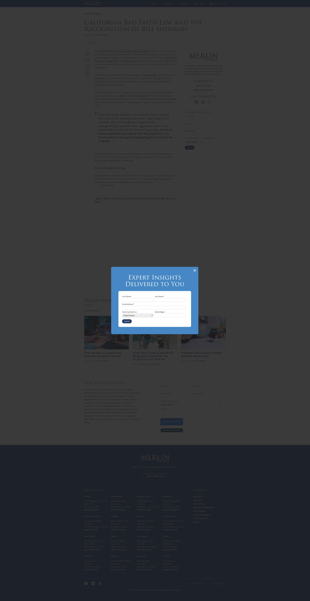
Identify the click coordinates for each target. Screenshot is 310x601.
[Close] (194, 270)
